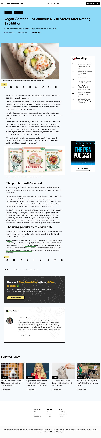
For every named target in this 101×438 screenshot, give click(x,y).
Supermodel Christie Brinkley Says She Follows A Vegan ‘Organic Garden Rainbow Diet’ (85, 65)
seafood (39, 95)
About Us (48, 411)
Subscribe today (92, 3)
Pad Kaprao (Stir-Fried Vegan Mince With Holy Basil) (85, 82)
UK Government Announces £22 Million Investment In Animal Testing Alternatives (12, 383)
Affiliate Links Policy (63, 414)
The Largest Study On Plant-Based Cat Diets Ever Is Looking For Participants (62, 383)
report (9, 240)
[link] (53, 3)
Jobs (35, 414)
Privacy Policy (62, 411)
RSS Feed (61, 416)
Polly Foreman (10, 33)
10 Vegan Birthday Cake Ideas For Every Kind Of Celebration (85, 73)
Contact (35, 411)
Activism (80, 377)
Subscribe (49, 414)
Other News (18, 12)
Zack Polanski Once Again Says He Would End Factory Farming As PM (84, 100)
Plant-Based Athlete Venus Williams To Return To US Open (84, 94)
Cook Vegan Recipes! (15, 297)
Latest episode (84, 168)
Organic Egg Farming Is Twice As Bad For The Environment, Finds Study (84, 87)
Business (8, 12)
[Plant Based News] (2, 3)
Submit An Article (37, 416)
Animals (4, 377)
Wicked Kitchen (30, 245)
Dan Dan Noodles (82, 78)
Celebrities (30, 377)
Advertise (49, 416)
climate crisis (10, 193)
